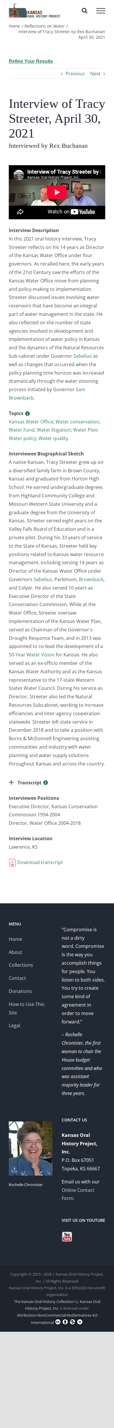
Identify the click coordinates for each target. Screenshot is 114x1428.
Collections (21, 965)
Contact (17, 978)
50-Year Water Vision (32, 654)
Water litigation (54, 430)
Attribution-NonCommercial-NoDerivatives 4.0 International (57, 1319)
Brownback (91, 579)
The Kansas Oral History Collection (44, 1301)
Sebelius (82, 356)
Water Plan (85, 430)
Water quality (53, 438)
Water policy (22, 438)
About (15, 952)
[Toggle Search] (84, 10)
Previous (75, 73)
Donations (20, 991)
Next (95, 73)
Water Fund (21, 430)
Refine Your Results (31, 61)
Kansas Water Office (31, 422)
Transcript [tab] (29, 782)
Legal (14, 1025)
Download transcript (39, 862)
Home (15, 939)
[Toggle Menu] (101, 10)
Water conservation (77, 422)
